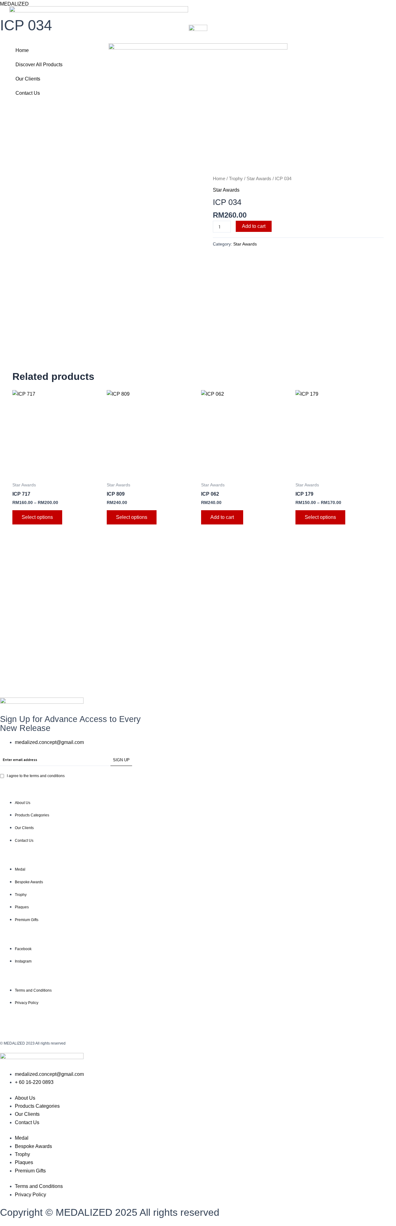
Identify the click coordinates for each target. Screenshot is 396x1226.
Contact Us (27, 93)
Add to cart (253, 226)
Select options (37, 517)
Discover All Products (38, 64)
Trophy (236, 178)
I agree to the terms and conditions (36, 776)
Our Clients (27, 78)
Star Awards (259, 178)
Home (22, 50)
